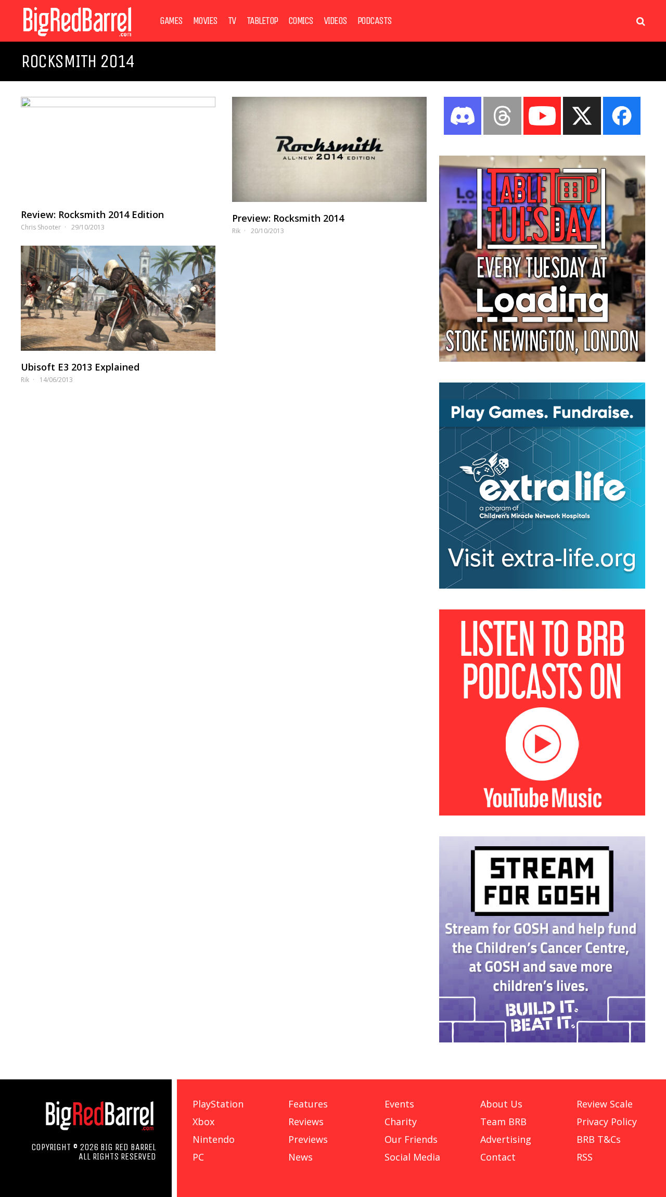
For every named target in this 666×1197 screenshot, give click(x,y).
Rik (236, 230)
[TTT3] (542, 358)
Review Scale (605, 1104)
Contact (498, 1157)
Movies (205, 21)
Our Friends (411, 1139)
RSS (585, 1157)
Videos (335, 21)
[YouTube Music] (542, 812)
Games (171, 21)
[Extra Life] (542, 585)
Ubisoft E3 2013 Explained (80, 367)
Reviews (306, 1121)
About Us (501, 1104)
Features (308, 1104)
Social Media (412, 1157)
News (300, 1157)
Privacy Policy (607, 1121)
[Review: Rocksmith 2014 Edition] (118, 147)
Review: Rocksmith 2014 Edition (92, 214)
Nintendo (214, 1139)
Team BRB (503, 1121)
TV (232, 21)
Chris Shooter (41, 227)
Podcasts (374, 21)
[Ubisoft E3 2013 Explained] (118, 298)
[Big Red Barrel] (77, 38)
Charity (401, 1121)
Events (399, 1104)
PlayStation (218, 1104)
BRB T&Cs (599, 1139)
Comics (300, 21)
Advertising (505, 1139)
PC (198, 1157)
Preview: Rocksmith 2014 (288, 218)
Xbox (203, 1121)
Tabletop (262, 21)
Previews (308, 1139)
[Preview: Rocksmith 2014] (329, 149)
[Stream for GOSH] (542, 1039)
